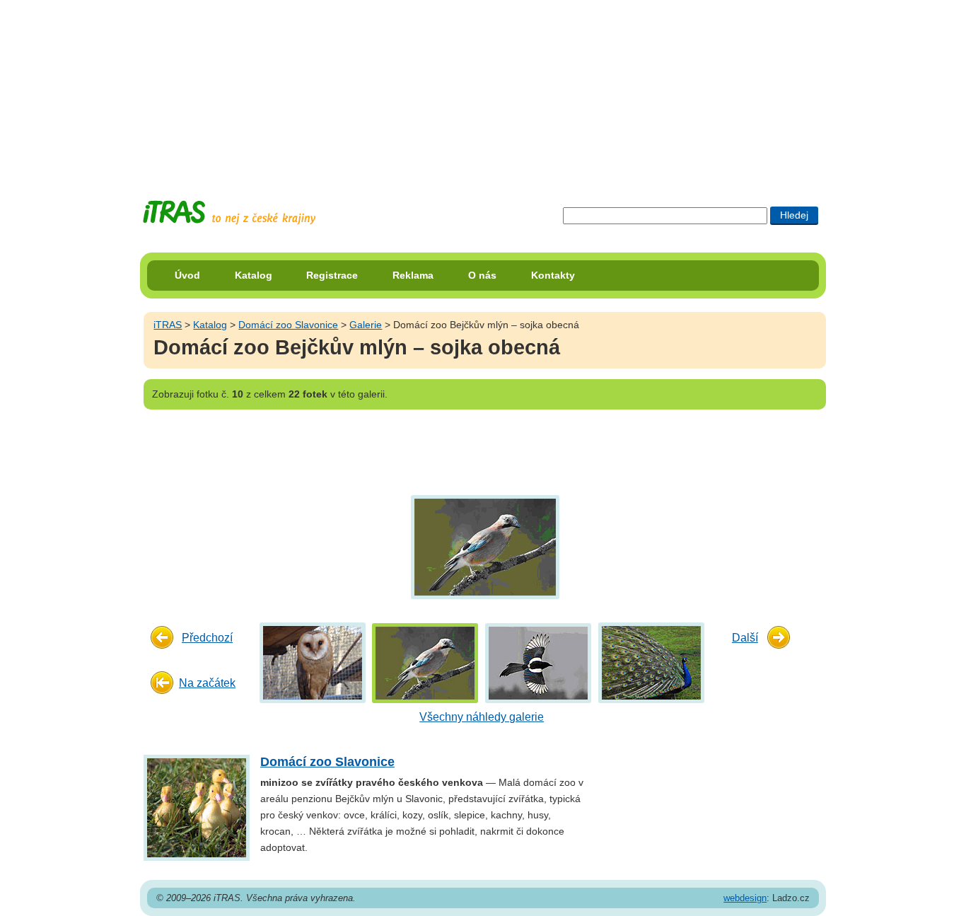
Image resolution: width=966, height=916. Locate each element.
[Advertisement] (483, 88)
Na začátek (207, 683)
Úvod (187, 275)
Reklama (412, 275)
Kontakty (553, 275)
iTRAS (167, 324)
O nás (482, 275)
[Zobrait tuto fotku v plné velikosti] (312, 662)
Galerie (365, 324)
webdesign (745, 898)
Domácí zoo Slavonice (288, 324)
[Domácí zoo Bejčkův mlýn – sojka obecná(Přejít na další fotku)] (483, 546)
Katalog (253, 275)
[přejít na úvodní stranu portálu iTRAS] (229, 212)
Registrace (332, 275)
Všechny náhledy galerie (481, 717)
